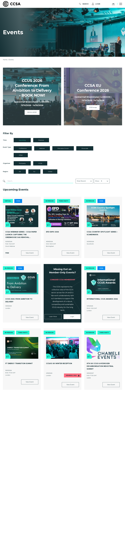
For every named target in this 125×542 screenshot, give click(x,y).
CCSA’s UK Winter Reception (59, 363)
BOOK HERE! (32, 112)
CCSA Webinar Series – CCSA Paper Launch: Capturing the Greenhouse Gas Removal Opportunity (21, 235)
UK (113, 4)
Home (5, 60)
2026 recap (93, 107)
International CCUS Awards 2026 (102, 299)
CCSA (40, 163)
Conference (23, 148)
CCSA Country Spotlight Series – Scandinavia (102, 233)
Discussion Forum (63, 148)
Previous (41, 140)
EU (34, 171)
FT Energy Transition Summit (19, 363)
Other (21, 155)
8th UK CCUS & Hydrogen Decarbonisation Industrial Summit (100, 366)
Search (85, 4)
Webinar (42, 148)
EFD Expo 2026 (52, 232)
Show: (97, 181)
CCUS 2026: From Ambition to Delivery (18, 300)
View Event (30, 253)
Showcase (84, 148)
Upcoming (22, 140)
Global (50, 171)
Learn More (53, 316)
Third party (22, 163)
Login (97, 4)
